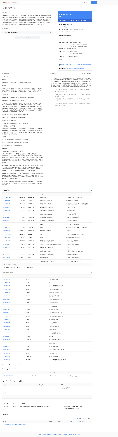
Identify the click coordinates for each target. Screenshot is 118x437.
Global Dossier (76, 68)
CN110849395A (7, 254)
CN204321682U (7, 285)
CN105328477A (7, 316)
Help (79, 434)
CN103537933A (7, 333)
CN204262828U (7, 299)
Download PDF (65, 20)
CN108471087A (7, 234)
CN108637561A (7, 237)
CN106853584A (7, 214)
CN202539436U (7, 349)
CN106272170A (7, 204)
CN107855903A (7, 224)
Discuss (82, 68)
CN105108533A (7, 200)
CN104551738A (7, 289)
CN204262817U (7, 322)
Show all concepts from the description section (15, 424)
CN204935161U (7, 356)
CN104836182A (7, 197)
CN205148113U (7, 353)
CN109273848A (7, 244)
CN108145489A (7, 230)
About (39, 434)
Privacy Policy (72, 434)
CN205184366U (7, 319)
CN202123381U (7, 282)
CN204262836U (7, 296)
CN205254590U (7, 343)
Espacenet (69, 68)
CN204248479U (7, 279)
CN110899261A (7, 257)
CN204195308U (7, 346)
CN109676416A (7, 251)
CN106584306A (7, 210)
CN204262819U (7, 326)
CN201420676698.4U (8, 376)
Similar (84, 20)
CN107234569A (7, 217)
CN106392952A (7, 207)
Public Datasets (57, 434)
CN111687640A (7, 261)
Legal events (72, 64)
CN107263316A (7, 220)
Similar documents (80, 64)
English (70, 24)
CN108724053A (7, 241)
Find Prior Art (75, 20)
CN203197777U (7, 306)
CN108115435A (7, 227)
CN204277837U (7, 329)
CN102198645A (7, 336)
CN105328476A (7, 302)
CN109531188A (7, 247)
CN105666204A (7, 292)
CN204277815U (7, 309)
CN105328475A (7, 312)
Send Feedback (47, 434)
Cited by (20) (65, 64)
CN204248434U (7, 339)
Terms (65, 434)
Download (81, 418)
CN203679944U (7, 359)
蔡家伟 (65, 27)
